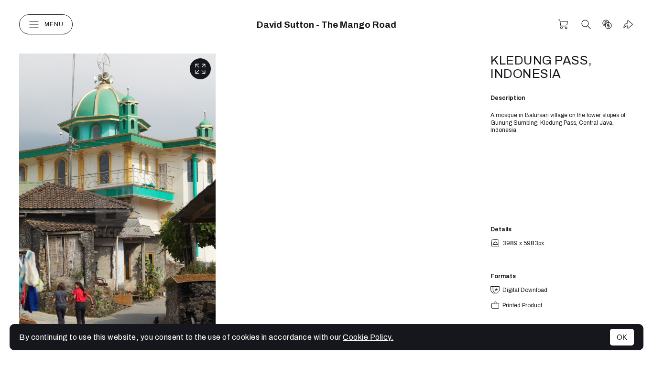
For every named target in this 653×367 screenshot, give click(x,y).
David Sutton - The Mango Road (326, 25)
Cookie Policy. (368, 337)
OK (622, 337)
